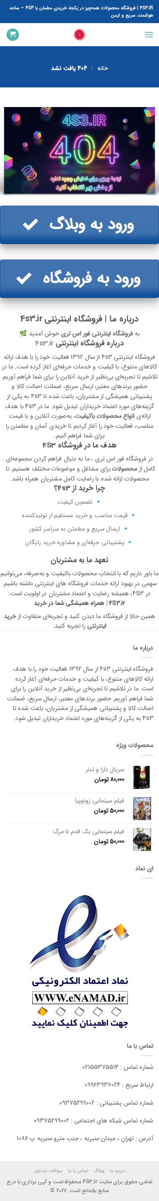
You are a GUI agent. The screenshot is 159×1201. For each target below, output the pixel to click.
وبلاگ (99, 1170)
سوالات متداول (48, 1170)
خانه (102, 68)
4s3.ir (44, 343)
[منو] (148, 34)
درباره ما (117, 1170)
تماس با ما (78, 1170)
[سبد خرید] (13, 34)
